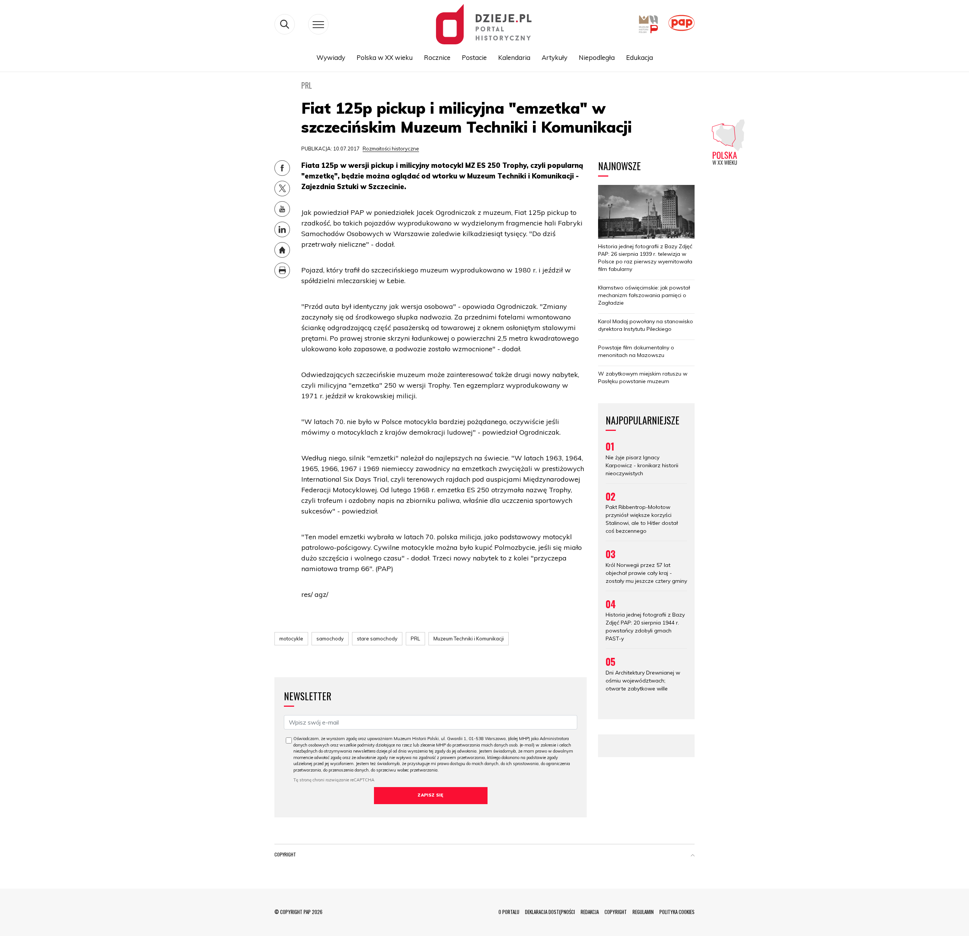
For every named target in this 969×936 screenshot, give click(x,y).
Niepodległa (597, 57)
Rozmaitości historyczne (391, 149)
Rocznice (437, 57)
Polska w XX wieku (385, 57)
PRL (415, 638)
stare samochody (377, 638)
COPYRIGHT (615, 912)
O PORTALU (509, 912)
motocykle (291, 638)
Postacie (474, 57)
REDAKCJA (590, 912)
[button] (693, 856)
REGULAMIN (643, 912)
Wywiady (330, 57)
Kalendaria (514, 57)
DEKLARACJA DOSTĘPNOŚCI (550, 912)
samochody (330, 638)
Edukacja (639, 57)
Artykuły (554, 57)
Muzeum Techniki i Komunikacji (468, 638)
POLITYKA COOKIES (677, 912)
